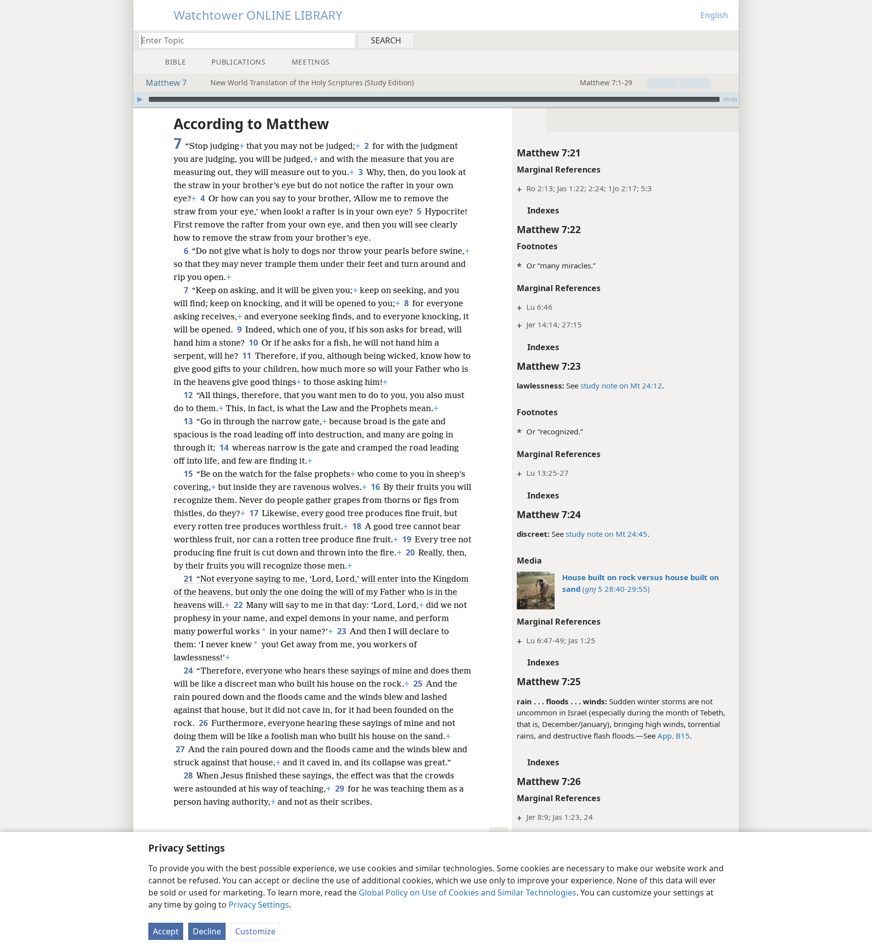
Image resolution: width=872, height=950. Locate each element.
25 (418, 683)
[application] (436, 99)
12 (189, 395)
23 (342, 631)
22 (239, 604)
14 (225, 447)
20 (411, 552)
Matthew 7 (166, 82)
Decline (207, 931)
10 (254, 342)
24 (189, 670)
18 (357, 526)
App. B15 (674, 736)
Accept (166, 931)
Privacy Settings (259, 904)
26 (204, 723)
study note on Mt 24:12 (621, 385)
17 (254, 513)
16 (376, 486)
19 (407, 539)
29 (340, 788)
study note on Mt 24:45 (606, 534)
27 (181, 749)
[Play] (140, 99)
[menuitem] (727, 40)
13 (189, 421)
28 (189, 775)
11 (247, 355)
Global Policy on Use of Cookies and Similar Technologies (467, 892)
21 (189, 578)
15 (189, 473)
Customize (255, 931)
